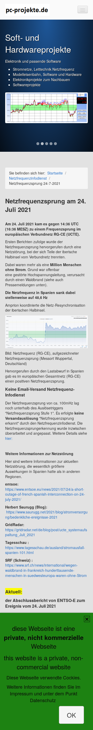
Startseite (55, 173)
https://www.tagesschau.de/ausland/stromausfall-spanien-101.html (45, 550)
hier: (8, 438)
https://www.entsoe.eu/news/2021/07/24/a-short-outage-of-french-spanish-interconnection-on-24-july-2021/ (45, 494)
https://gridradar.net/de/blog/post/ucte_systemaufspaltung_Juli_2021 (46, 532)
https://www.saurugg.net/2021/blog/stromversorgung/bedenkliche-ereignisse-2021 (46, 514)
